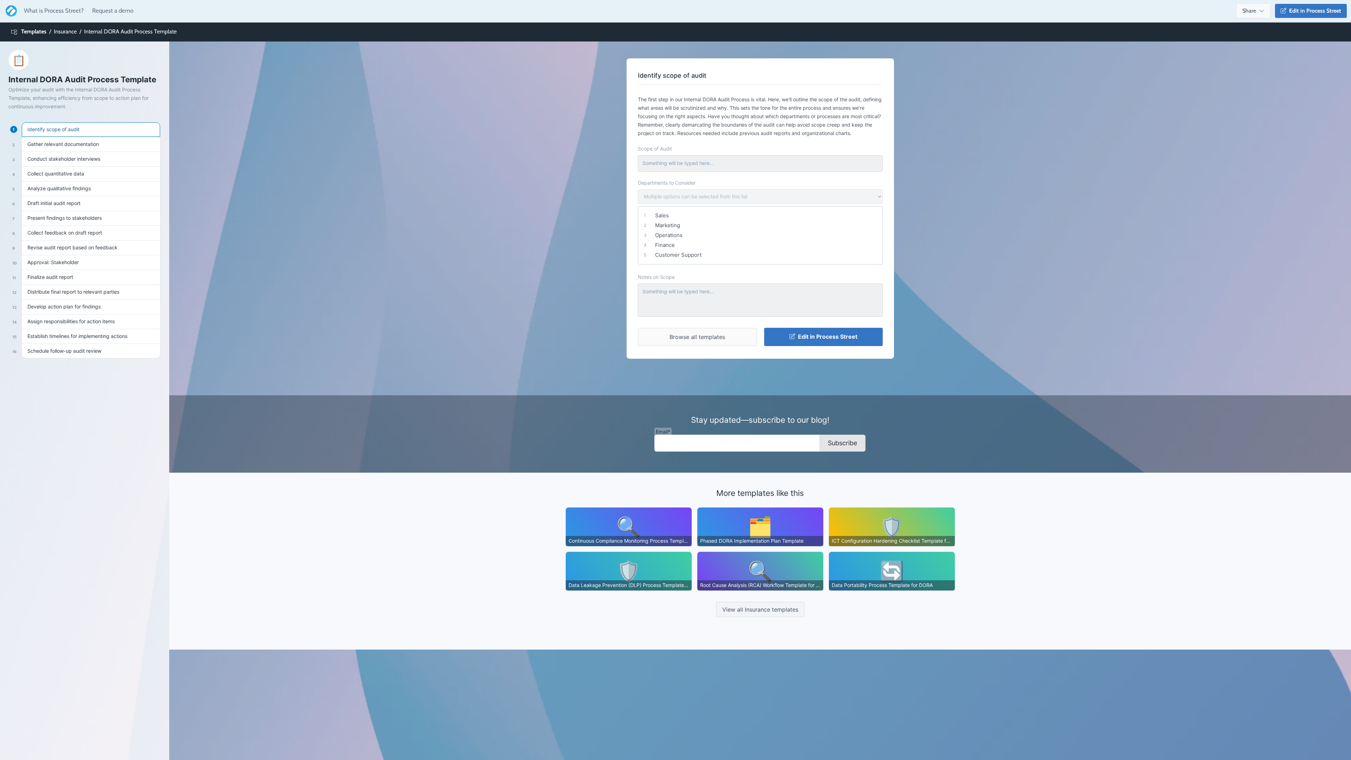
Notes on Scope (656, 277)
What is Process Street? (54, 10)
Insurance (65, 31)
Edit (1313, 10)
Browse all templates (697, 336)
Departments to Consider (667, 183)
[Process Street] (9, 11)
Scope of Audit (655, 149)
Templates (33, 31)
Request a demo (112, 10)
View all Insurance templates (760, 609)
